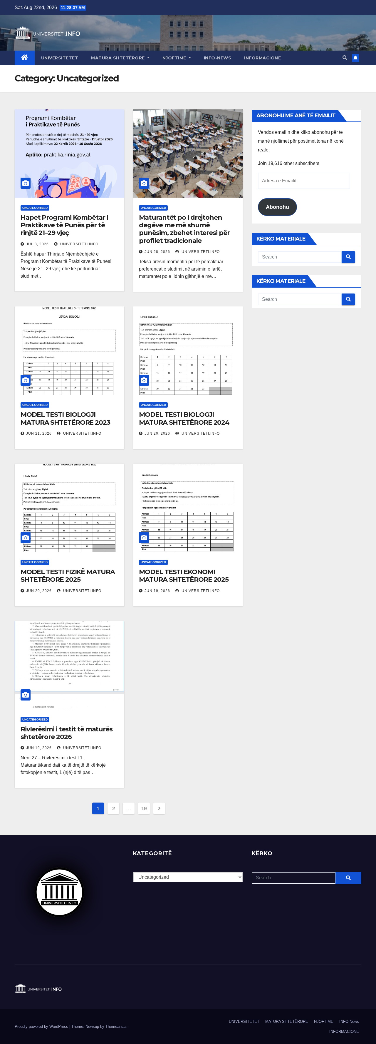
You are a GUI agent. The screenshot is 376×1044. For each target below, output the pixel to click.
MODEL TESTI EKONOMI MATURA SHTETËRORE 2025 (184, 575)
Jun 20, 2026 (157, 433)
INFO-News (217, 58)
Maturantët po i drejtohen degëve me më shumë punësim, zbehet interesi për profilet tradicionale (184, 229)
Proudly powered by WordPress (42, 1026)
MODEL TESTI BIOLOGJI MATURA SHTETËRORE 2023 (65, 418)
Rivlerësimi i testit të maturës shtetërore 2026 (67, 733)
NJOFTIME (175, 58)
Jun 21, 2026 (39, 433)
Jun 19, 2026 (157, 591)
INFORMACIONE (262, 58)
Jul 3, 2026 (37, 244)
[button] (345, 57)
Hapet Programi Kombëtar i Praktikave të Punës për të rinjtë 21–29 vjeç (64, 225)
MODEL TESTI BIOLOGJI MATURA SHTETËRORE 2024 (184, 418)
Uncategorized (35, 207)
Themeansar (115, 1026)
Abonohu (277, 207)
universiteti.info (78, 244)
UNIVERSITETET (59, 58)
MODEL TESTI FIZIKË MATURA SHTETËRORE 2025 (68, 575)
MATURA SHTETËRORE (118, 58)
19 (144, 808)
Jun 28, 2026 (157, 252)
